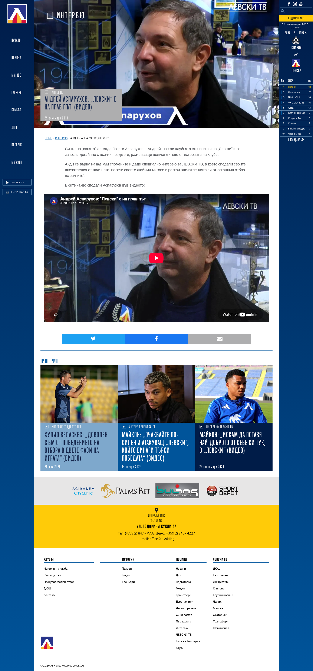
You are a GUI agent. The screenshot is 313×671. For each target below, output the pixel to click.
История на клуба (55, 568)
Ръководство (52, 575)
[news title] (79, 394)
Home (48, 138)
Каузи (180, 648)
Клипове (218, 588)
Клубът (16, 110)
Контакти (50, 595)
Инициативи (221, 582)
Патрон (127, 568)
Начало (16, 40)
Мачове (16, 75)
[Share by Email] (219, 339)
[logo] (17, 13)
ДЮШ (14, 127)
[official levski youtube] (301, 4)
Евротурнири (184, 601)
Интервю (61, 138)
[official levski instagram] (295, 4)
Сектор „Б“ (220, 615)
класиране (294, 139)
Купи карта (19, 192)
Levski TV (17, 182)
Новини (16, 57)
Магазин (16, 162)
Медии (180, 588)
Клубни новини (223, 595)
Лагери (217, 601)
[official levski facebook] (289, 4)
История (17, 144)
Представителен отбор (59, 582)
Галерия (16, 92)
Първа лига (183, 621)
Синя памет (184, 615)
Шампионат (221, 628)
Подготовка (183, 582)
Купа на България (188, 641)
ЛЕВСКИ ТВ (184, 634)
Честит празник (186, 608)
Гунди (126, 575)
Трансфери (183, 595)
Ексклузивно (221, 575)
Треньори (128, 582)
